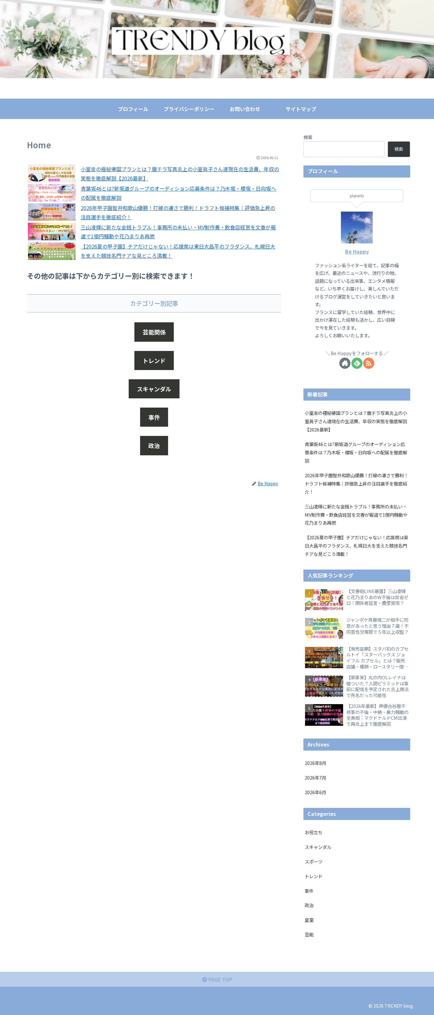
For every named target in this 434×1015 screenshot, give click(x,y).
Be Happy (357, 251)
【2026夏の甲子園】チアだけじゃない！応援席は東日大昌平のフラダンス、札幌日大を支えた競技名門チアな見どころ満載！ (356, 545)
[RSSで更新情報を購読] (368, 363)
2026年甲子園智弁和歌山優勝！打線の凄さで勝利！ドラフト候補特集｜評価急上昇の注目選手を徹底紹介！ (356, 483)
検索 (307, 137)
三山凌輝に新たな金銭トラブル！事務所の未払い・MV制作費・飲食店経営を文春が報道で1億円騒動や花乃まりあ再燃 (356, 514)
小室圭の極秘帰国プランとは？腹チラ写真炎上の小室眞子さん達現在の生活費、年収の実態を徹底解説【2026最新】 (356, 421)
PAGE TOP (219, 979)
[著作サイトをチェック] (344, 363)
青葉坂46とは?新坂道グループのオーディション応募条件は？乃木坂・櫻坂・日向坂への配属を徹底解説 (356, 452)
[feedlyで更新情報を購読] (357, 363)
